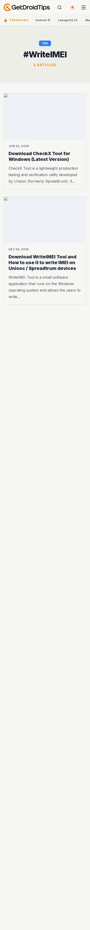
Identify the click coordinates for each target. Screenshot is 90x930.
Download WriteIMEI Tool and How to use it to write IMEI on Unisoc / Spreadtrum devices (42, 262)
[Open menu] (83, 7)
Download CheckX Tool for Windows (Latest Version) (39, 156)
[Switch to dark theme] (72, 7)
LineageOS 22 (68, 20)
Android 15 (43, 20)
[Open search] (59, 7)
